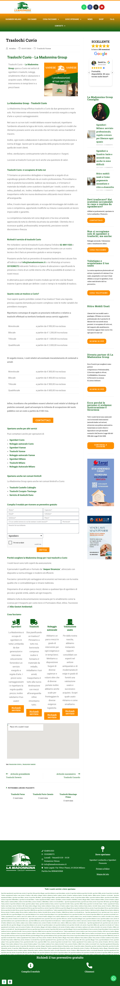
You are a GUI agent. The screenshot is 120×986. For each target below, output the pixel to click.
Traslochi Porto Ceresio (43, 794)
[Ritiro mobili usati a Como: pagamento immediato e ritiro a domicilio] (91, 181)
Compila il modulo (30, 971)
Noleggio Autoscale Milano (22, 466)
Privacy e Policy (103, 868)
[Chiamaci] (89, 965)
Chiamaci (89, 971)
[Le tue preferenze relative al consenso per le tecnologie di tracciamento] (4, 982)
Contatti (59, 26)
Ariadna (12, 48)
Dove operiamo (102, 854)
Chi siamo (32, 19)
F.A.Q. (112, 19)
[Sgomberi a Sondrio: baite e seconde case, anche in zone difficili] (91, 159)
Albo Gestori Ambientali (21, 606)
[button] (112, 72)
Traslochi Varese (44, 48)
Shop (101, 19)
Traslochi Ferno (18, 794)
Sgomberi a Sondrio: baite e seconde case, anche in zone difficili (104, 157)
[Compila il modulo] (31, 965)
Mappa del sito (103, 874)
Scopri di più (97, 341)
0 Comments (108, 145)
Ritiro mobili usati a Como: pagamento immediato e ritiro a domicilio (105, 180)
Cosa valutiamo (99, 293)
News (90, 19)
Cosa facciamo (50, 19)
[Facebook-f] (90, 7)
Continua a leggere (100, 446)
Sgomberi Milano (13, 19)
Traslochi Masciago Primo (68, 795)
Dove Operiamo (72, 19)
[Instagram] (96, 7)
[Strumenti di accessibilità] (10, 982)
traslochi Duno (26, 495)
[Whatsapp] (84, 7)
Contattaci (96, 220)
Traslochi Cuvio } (15, 764)
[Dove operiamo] (103, 849)
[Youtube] (102, 7)
